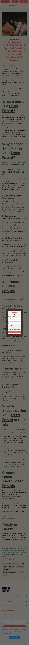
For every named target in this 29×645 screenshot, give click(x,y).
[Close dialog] (20, 311)
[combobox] (9, 323)
